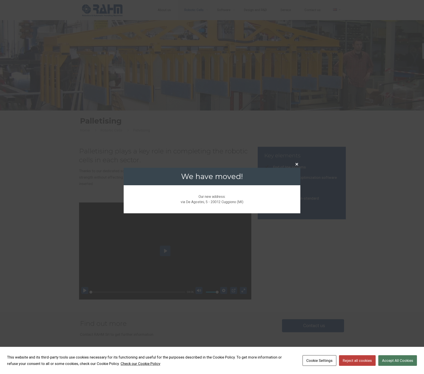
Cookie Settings (319, 360)
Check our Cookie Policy (140, 363)
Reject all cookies (357, 360)
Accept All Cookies (397, 360)
